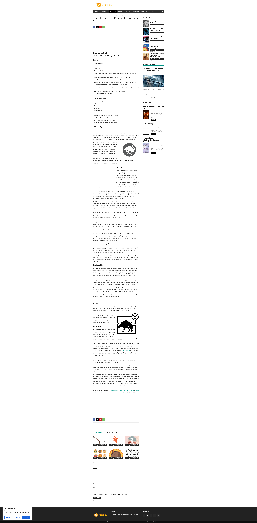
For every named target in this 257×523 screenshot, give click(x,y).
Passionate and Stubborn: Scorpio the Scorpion (103, 428)
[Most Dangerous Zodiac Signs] (132, 454)
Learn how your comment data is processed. (120, 500)
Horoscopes (135, 11)
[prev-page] (93, 462)
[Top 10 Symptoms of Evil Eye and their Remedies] (146, 31)
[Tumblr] (151, 515)
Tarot (142, 11)
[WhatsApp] (103, 27)
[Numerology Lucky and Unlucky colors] (146, 39)
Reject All (17, 517)
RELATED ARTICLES (98, 432)
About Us (138, 521)
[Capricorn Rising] (116, 441)
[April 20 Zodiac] (116, 454)
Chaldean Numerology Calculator (124, 11)
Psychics (147, 11)
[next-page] (96, 462)
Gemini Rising (127, 446)
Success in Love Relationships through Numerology (151, 140)
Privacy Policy (149, 521)
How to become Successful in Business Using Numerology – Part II (157, 55)
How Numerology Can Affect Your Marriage (156, 24)
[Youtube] (158, 515)
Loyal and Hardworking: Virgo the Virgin (130, 428)
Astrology (97, 11)
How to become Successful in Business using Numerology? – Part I (157, 46)
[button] (162, 11)
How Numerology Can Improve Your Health (156, 32)
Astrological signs (125, 350)
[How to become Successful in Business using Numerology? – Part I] (146, 47)
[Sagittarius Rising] (100, 441)
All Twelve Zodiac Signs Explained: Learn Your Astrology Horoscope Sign (109, 15)
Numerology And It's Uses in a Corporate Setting (155, 50)
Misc (153, 11)
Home (94, 15)
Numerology (104, 11)
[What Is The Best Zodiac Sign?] (100, 454)
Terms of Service (161, 521)
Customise (8, 517)
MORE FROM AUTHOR (111, 432)
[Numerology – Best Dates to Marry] (146, 23)
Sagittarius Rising (96, 446)
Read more (152, 97)
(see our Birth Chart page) (119, 392)
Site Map (155, 521)
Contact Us (144, 521)
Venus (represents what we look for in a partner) (122, 390)
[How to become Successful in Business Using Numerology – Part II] (146, 56)
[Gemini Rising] (132, 441)
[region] (17, 513)
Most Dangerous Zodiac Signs (131, 459)
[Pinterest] (100, 27)
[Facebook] (94, 27)
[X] (97, 27)
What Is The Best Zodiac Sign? (99, 459)
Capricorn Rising (112, 446)
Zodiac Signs (112, 11)
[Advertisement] (116, 40)
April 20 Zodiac (112, 459)
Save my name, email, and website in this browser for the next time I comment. (111, 494)
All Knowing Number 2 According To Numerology (156, 40)
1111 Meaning (148, 124)
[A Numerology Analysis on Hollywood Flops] (153, 81)
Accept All (26, 517)
